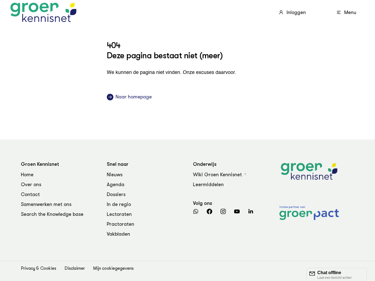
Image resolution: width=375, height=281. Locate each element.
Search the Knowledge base (52, 214)
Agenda (115, 184)
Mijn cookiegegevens (113, 268)
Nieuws (114, 174)
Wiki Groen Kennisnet (217, 174)
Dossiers (116, 194)
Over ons (31, 184)
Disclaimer (75, 268)
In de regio (119, 204)
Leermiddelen (208, 184)
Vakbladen (118, 234)
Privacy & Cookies (38, 268)
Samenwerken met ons (46, 204)
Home (27, 174)
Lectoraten (119, 214)
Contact (30, 194)
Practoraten (120, 224)
